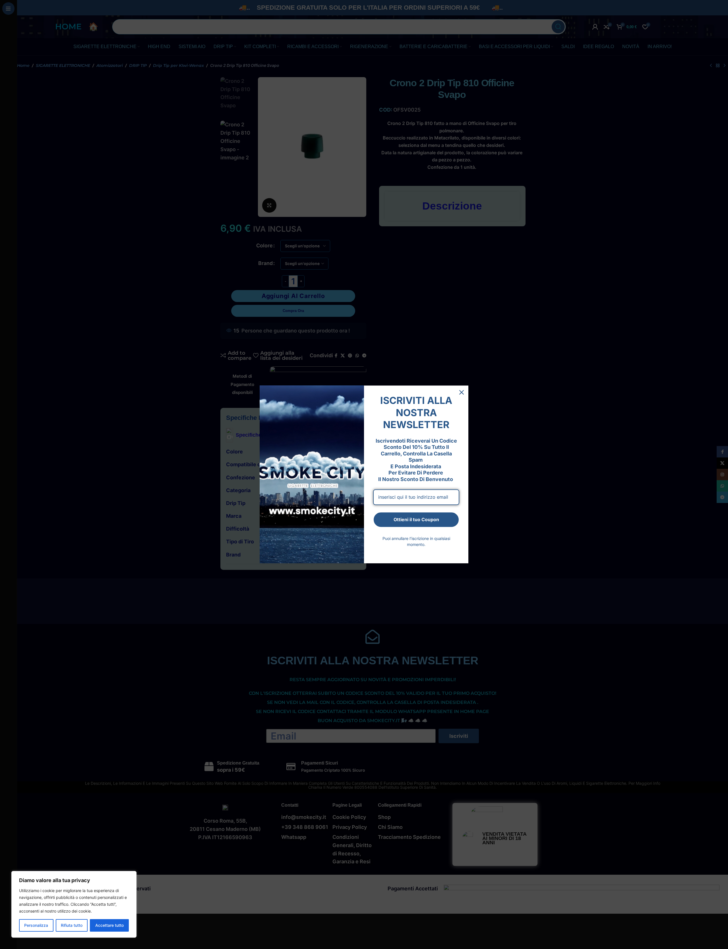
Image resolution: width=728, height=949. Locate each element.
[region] (73, 904)
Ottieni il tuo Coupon (416, 520)
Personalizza (36, 925)
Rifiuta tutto (71, 925)
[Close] (461, 392)
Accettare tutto (109, 925)
